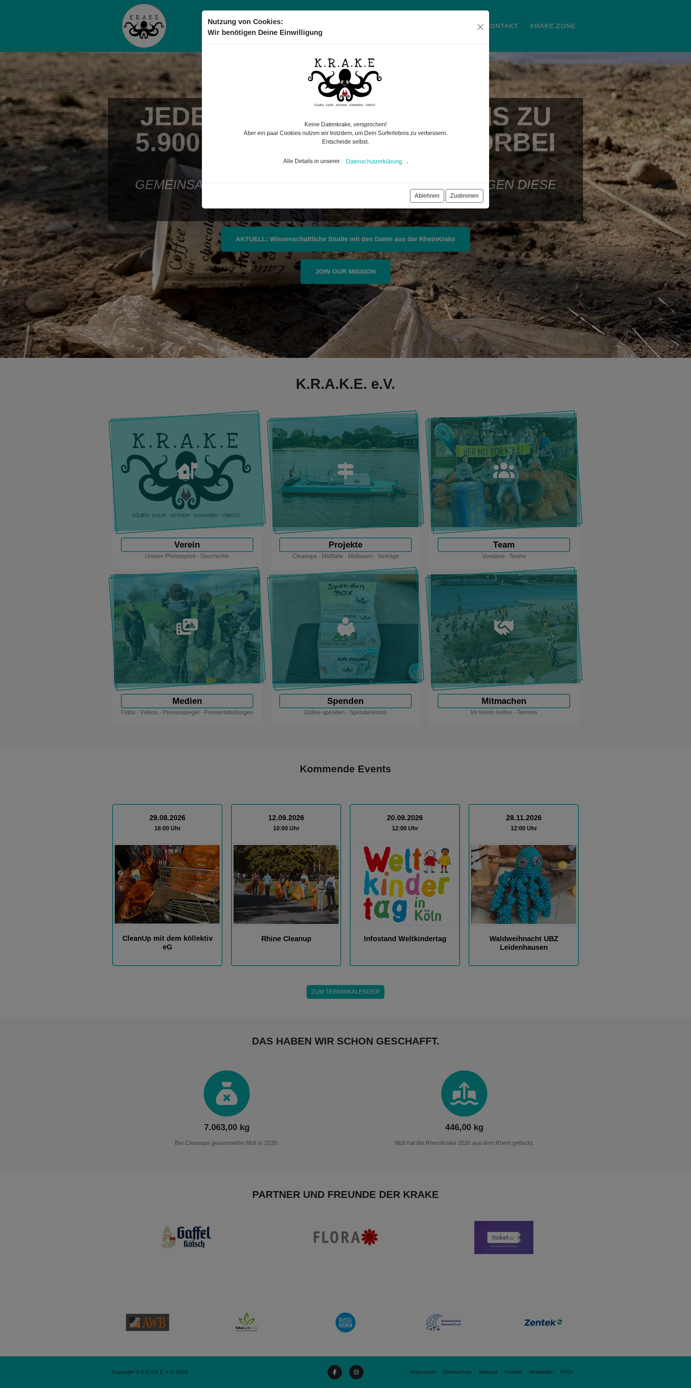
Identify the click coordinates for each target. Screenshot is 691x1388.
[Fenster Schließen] (480, 27)
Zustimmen (464, 196)
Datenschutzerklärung (374, 161)
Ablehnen (427, 196)
